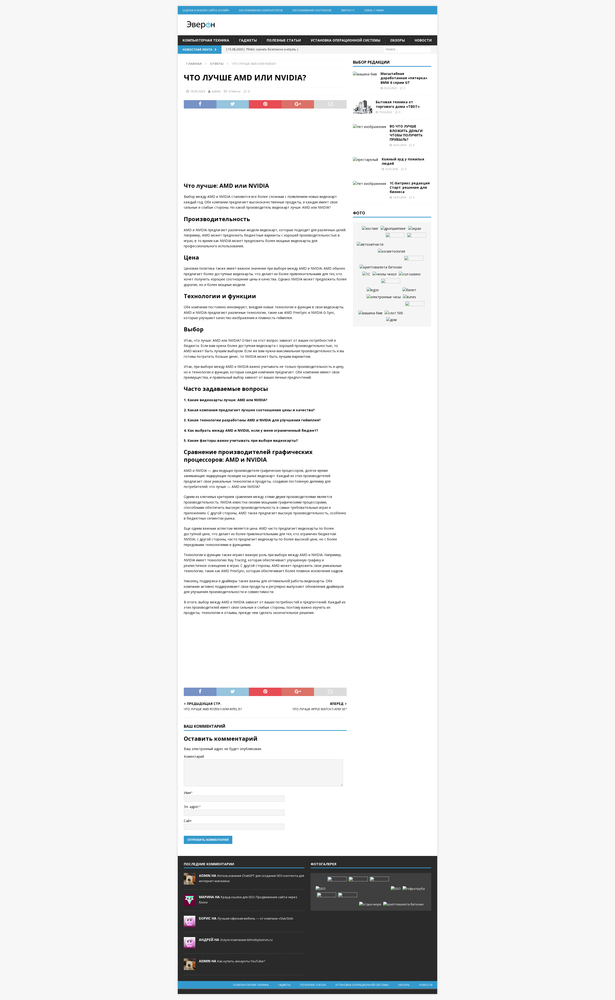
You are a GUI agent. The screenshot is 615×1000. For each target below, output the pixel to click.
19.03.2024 (197, 91)
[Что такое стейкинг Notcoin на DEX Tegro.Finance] (403, 904)
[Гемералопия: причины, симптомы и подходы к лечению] (326, 899)
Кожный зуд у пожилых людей (403, 161)
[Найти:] (407, 49)
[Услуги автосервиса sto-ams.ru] (370, 244)
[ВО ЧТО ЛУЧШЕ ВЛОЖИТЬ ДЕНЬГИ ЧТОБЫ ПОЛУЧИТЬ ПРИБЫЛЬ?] (369, 126)
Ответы (234, 91)
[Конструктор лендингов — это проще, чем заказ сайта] (414, 308)
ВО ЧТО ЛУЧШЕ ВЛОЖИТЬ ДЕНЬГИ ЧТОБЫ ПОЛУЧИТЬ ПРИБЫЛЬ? (406, 133)
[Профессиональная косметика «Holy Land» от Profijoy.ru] (391, 251)
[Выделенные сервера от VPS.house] (370, 228)
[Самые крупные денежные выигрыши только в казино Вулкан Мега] (416, 240)
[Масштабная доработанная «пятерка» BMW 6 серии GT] (365, 74)
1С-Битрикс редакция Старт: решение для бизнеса (410, 187)
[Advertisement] (265, 148)
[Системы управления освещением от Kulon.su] (390, 286)
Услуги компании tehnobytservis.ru (246, 940)
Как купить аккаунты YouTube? (241, 961)
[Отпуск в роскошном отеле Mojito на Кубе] (370, 904)
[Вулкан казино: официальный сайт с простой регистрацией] (394, 313)
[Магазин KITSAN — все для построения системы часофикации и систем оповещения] (384, 297)
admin (216, 91)
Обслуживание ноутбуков (311, 10)
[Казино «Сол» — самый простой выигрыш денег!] (410, 274)
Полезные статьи (284, 40)
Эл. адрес (191, 806)
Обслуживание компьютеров (261, 10)
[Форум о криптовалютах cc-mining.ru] (381, 267)
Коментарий (194, 756)
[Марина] (189, 903)
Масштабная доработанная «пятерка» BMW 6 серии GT (404, 78)
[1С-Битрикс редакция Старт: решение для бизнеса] (369, 183)
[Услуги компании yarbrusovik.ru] (391, 319)
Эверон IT (348, 10)
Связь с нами (374, 10)
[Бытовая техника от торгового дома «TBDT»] (362, 107)
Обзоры (397, 40)
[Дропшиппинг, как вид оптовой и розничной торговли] (393, 228)
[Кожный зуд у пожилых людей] (365, 159)
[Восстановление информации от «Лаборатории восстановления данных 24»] (413, 263)
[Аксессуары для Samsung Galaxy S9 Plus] (384, 274)
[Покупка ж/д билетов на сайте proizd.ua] (409, 290)
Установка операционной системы (345, 40)
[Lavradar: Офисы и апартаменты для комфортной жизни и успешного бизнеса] (337, 884)
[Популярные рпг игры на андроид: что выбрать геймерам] (358, 884)
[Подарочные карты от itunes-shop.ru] (409, 297)
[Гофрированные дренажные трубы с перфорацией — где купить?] (414, 888)
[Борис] (189, 925)
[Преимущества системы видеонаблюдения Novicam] (379, 884)
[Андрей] (189, 946)
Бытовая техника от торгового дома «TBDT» (398, 104)
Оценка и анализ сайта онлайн (206, 10)
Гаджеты (248, 40)
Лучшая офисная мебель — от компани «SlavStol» (255, 918)
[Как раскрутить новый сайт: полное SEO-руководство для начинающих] (321, 888)
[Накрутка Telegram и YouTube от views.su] (347, 899)
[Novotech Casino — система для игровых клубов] (373, 290)
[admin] (189, 882)
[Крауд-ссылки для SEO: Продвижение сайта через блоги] (396, 888)
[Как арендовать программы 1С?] (366, 274)
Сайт (188, 820)
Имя (187, 792)
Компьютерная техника (206, 40)
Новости (423, 40)
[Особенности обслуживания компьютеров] (395, 240)
